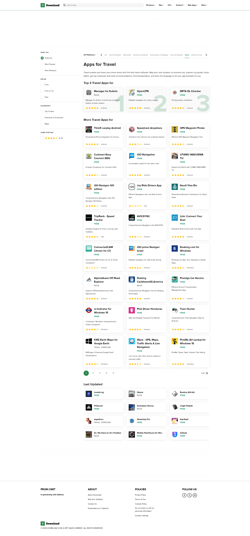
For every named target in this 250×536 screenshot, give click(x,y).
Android (179, 5)
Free (47, 85)
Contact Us (92, 504)
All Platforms (89, 55)
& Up (61, 138)
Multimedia (127, 55)
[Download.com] (50, 5)
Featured (48, 58)
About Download (94, 495)
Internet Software (115, 55)
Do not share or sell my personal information (144, 509)
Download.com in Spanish (98, 508)
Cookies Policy (141, 504)
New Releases (50, 70)
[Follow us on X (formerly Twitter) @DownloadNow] (190, 495)
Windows (150, 5)
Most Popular (50, 64)
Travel (187, 55)
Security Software (176, 55)
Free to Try (49, 91)
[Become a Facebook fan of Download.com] (184, 495)
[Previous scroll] (101, 55)
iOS (169, 5)
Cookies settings (141, 516)
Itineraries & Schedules (54, 117)
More (203, 5)
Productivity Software (140, 55)
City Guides (49, 111)
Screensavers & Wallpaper (159, 55)
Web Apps (192, 5)
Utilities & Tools (196, 55)
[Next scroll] (206, 55)
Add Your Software (95, 499)
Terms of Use (140, 499)
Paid (46, 97)
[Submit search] (65, 5)
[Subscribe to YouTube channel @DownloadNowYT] (195, 495)
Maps (47, 124)
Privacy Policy (140, 495)
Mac (160, 5)
